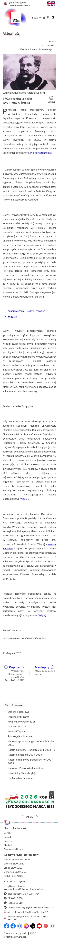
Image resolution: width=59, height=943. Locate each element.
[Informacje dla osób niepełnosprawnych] (46, 17)
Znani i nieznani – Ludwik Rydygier (26, 310)
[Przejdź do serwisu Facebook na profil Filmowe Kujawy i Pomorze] (19, 926)
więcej (23, 498)
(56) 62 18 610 (15, 902)
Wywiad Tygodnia (18, 731)
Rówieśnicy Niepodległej (21, 773)
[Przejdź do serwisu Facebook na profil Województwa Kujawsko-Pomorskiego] (6, 926)
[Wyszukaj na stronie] (30, 17)
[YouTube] (39, 926)
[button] (29, 801)
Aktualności (48, 45)
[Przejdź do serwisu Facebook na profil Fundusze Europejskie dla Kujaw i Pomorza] (13, 926)
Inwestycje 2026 (17, 726)
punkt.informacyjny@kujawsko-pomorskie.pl (30, 907)
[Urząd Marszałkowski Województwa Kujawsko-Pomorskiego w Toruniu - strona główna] (15, 17)
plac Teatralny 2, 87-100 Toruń (23, 893)
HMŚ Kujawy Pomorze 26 (22, 721)
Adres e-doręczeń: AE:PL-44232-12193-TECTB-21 (28, 918)
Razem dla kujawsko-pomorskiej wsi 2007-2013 (31, 761)
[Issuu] (46, 926)
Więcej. (43, 615)
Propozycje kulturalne (20, 736)
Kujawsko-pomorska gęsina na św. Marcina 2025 (31, 743)
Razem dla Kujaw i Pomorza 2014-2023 (29, 749)
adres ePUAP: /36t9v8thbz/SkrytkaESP (28, 912)
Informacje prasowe (19, 716)
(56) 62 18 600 (15, 898)
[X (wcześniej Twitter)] (32, 926)
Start (51, 41)
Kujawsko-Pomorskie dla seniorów (26, 768)
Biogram (12, 316)
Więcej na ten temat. (41, 152)
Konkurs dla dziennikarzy (21, 777)
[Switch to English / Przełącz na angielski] (51, 3)
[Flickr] (52, 926)
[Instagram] (26, 926)
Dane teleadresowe (18, 711)
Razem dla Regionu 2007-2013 (25, 754)
